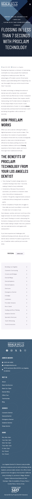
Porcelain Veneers (10, 303)
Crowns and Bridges (11, 274)
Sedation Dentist (10, 314)
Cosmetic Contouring (11, 270)
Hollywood (13, 478)
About (4, 382)
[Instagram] (11, 350)
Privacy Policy (24, 481)
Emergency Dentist (10, 292)
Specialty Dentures (10, 317)
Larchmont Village (18, 475)
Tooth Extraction (10, 324)
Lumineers (8, 299)
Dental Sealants (9, 285)
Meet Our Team (6, 388)
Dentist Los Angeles (18, 67)
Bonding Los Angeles (11, 267)
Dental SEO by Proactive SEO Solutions (16, 495)
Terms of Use (20, 484)
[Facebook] (7, 350)
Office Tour (5, 395)
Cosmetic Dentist (7, 413)
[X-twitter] (16, 350)
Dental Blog (20, 253)
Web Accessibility (14, 481)
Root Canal (8, 306)
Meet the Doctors (7, 385)
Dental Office (6, 392)
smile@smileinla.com (10, 365)
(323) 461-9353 (8, 362)
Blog (3, 402)
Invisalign (7, 296)
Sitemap (5, 481)
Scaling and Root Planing (12, 310)
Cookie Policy (12, 484)
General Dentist (6, 416)
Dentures (8, 288)
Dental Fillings (9, 278)
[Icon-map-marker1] (25, 350)
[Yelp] (20, 350)
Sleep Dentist (6, 426)
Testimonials (6, 398)
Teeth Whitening (10, 321)
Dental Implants (9, 281)
